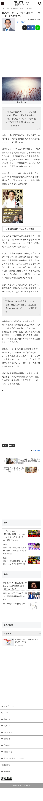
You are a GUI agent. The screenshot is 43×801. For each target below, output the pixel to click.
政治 (12, 445)
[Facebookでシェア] (29, 27)
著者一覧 (7, 719)
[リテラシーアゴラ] (8, 643)
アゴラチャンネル (10, 531)
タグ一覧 (7, 726)
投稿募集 (7, 739)
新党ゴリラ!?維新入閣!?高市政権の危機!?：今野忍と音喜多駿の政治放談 (14, 551)
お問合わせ (8, 752)
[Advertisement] (21, 53)
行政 (5, 558)
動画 (6, 523)
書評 (6, 445)
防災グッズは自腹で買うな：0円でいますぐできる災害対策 (14, 562)
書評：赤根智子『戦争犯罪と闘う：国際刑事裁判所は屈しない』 (15, 596)
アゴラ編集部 (19, 645)
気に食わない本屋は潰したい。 (15, 604)
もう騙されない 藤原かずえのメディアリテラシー (27, 641)
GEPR (6, 713)
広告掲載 (7, 745)
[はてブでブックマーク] (33, 27)
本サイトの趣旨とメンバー (14, 758)
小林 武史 (21, 22)
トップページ (9, 706)
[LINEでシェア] (37, 27)
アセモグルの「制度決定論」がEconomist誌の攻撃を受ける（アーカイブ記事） (15, 586)
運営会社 (6, 765)
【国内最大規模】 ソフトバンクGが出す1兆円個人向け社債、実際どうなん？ (14, 537)
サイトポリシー (9, 732)
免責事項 (7, 771)
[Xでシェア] (24, 27)
